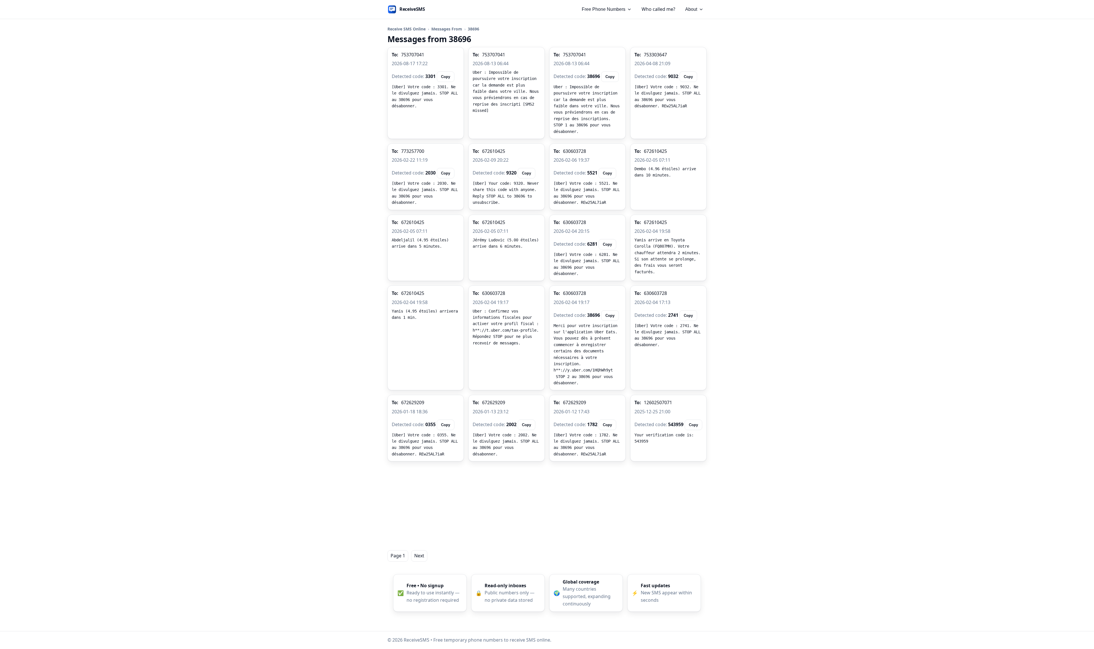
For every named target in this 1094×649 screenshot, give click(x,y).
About (691, 9)
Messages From (446, 29)
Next (419, 556)
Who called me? (658, 9)
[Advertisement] (547, 506)
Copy (445, 77)
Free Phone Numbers (603, 9)
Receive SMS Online (406, 29)
